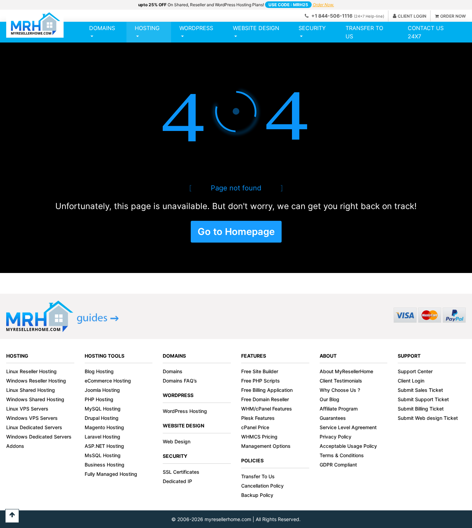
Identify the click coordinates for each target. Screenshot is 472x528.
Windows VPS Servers (32, 418)
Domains (102, 28)
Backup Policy (257, 495)
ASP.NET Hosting (104, 446)
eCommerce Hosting (108, 380)
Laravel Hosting (102, 436)
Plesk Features (258, 418)
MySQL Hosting (103, 408)
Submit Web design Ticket (428, 418)
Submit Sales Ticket (420, 390)
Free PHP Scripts (260, 380)
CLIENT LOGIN (412, 16)
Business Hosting (104, 464)
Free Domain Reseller (265, 399)
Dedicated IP (177, 481)
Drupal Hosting (102, 418)
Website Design (256, 28)
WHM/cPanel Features (266, 408)
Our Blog (329, 399)
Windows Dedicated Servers (39, 436)
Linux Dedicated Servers (34, 427)
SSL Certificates (181, 472)
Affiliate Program (339, 408)
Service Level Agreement (348, 427)
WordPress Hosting (185, 411)
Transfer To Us (258, 476)
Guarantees (333, 418)
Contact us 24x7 (426, 32)
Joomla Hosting (102, 390)
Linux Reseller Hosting (31, 371)
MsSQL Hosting (103, 455)
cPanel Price (255, 427)
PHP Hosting (99, 399)
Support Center (415, 371)
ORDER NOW (453, 16)
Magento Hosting (104, 427)
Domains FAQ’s (180, 380)
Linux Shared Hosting (30, 390)
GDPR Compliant (338, 464)
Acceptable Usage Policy (348, 446)
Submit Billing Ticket (421, 408)
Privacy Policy (335, 436)
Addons (15, 446)
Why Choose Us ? (340, 390)
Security (312, 28)
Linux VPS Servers (27, 408)
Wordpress (196, 28)
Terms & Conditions (342, 455)
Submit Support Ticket (423, 399)
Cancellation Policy (262, 485)
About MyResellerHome (346, 371)
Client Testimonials (341, 380)
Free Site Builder (259, 371)
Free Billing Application (267, 390)
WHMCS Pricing (259, 436)
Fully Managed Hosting (111, 474)
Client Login (411, 380)
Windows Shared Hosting (35, 399)
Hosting (147, 28)
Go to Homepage (236, 231)
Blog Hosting (99, 371)
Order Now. (323, 4)
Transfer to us (364, 32)
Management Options (266, 446)
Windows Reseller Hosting (36, 380)
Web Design (176, 441)
